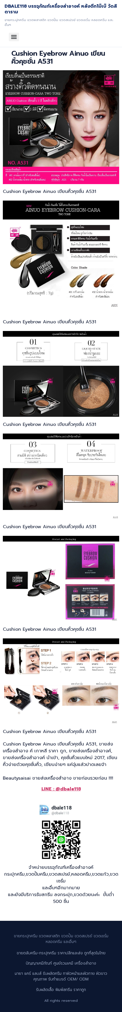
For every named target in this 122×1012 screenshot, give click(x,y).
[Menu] (14, 37)
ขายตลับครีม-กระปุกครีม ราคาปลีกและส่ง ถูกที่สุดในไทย (61, 953)
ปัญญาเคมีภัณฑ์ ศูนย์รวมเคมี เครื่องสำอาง (61, 963)
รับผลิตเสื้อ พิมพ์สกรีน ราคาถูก (61, 990)
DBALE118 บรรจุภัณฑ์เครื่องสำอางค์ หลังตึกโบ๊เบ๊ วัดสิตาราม (61, 9)
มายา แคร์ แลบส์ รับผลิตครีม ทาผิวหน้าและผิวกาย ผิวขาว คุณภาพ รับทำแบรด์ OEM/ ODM (61, 976)
